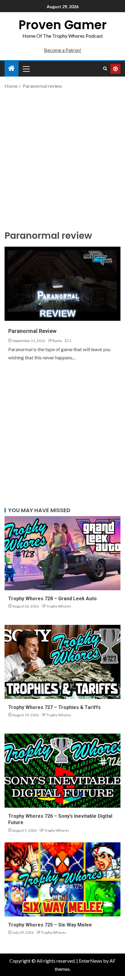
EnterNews (90, 961)
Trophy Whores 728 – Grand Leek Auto (52, 598)
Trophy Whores (58, 606)
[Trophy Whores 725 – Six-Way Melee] (62, 879)
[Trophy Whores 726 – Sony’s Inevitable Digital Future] (62, 771)
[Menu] (26, 68)
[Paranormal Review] (62, 284)
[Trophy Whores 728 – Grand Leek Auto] (62, 553)
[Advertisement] (62, 158)
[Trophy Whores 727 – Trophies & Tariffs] (62, 662)
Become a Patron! (62, 50)
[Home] (11, 68)
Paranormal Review (32, 331)
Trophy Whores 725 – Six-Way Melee (50, 925)
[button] (26, 68)
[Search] (105, 68)
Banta (57, 340)
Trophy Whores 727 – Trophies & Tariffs (54, 707)
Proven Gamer (63, 24)
